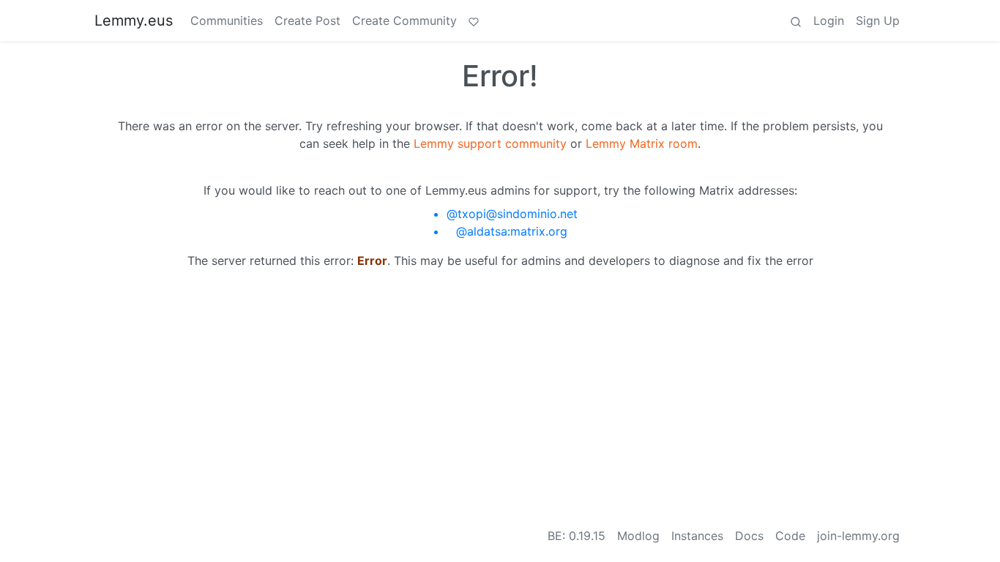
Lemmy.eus (133, 20)
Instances (697, 535)
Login (828, 20)
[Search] (795, 20)
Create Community (404, 20)
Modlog (638, 535)
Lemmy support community (490, 143)
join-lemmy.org (858, 535)
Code (790, 535)
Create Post (307, 20)
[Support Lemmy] (474, 20)
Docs (749, 535)
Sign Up (878, 20)
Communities (226, 20)
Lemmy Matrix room (642, 143)
